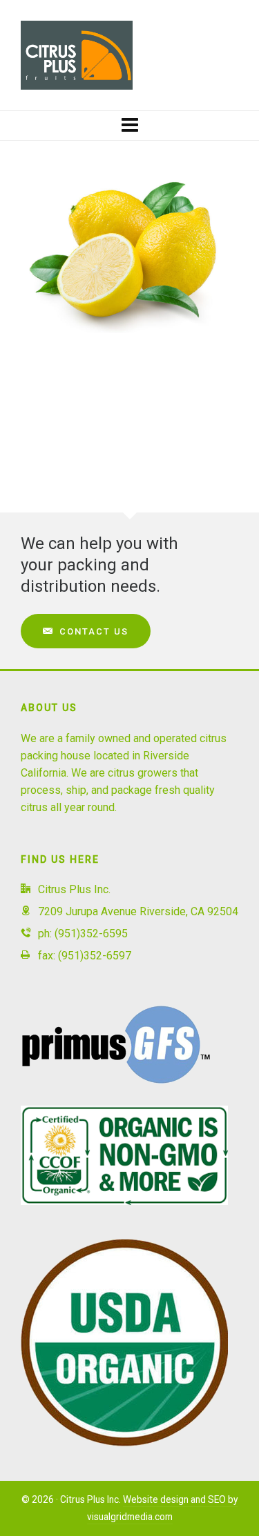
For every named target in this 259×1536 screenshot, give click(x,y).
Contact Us (93, 631)
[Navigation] (129, 125)
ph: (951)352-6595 (83, 933)
